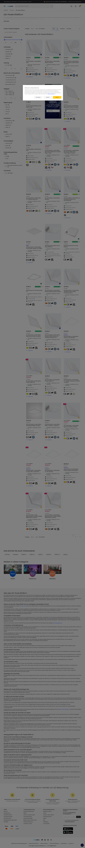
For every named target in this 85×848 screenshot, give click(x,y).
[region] (43, 93)
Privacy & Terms (51, 93)
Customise (38, 97)
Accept (57, 97)
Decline (47, 97)
